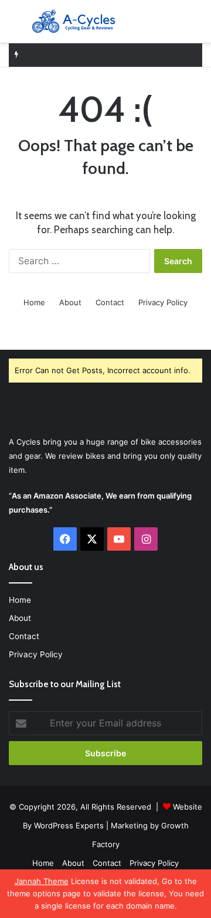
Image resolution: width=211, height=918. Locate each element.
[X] (92, 539)
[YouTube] (119, 539)
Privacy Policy (163, 302)
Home (34, 302)
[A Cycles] (73, 21)
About (70, 302)
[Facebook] (65, 539)
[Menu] (15, 26)
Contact (110, 302)
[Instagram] (146, 539)
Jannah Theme (42, 881)
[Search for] (196, 26)
